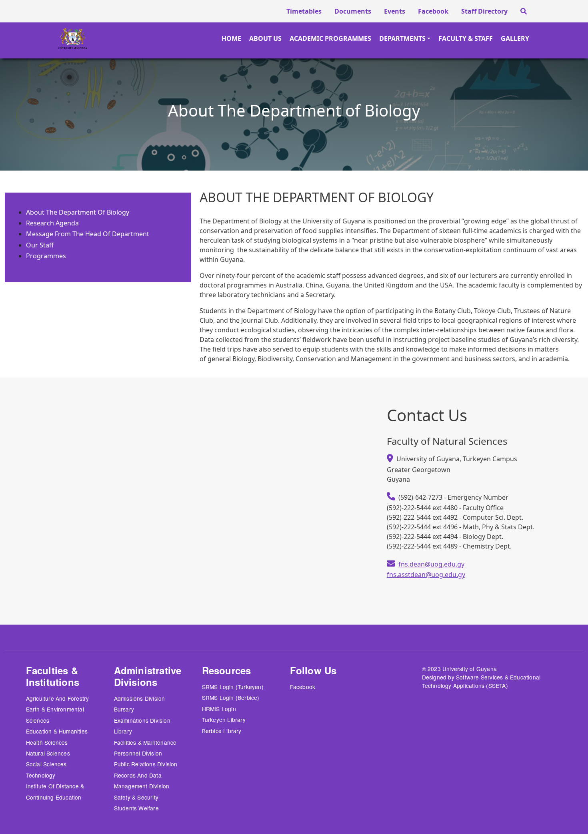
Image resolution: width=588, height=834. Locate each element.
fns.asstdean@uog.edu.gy (426, 574)
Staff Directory (484, 11)
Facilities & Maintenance (145, 742)
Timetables (304, 11)
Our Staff (40, 245)
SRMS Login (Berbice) (231, 697)
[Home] (52, 38)
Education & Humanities (57, 731)
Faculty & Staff (465, 38)
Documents (352, 11)
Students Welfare (136, 808)
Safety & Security (136, 797)
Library (123, 731)
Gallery (515, 38)
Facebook (433, 11)
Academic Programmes (330, 38)
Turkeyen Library (224, 719)
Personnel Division (138, 753)
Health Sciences (47, 742)
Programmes (46, 255)
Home (231, 38)
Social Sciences (46, 764)
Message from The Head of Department (87, 233)
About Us (265, 38)
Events (394, 11)
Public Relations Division (146, 764)
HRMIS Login (219, 709)
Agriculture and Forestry (57, 698)
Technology (41, 775)
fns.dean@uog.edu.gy (431, 564)
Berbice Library (222, 731)
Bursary (124, 709)
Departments (402, 38)
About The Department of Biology (77, 212)
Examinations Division (142, 720)
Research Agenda (52, 223)
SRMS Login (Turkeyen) (233, 687)
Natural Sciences (48, 753)
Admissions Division (139, 698)
